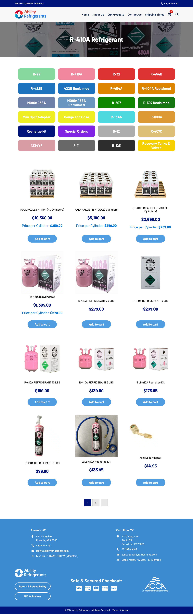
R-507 (116, 102)
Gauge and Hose (76, 117)
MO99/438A (36, 102)
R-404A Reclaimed (156, 88)
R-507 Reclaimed (156, 102)
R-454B (156, 74)
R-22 (36, 74)
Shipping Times (154, 14)
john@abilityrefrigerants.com (52, 550)
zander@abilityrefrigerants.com (139, 554)
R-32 (116, 74)
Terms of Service (120, 610)
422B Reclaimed (76, 88)
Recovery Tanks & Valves (156, 145)
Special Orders (76, 131)
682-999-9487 (129, 549)
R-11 (76, 145)
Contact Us (135, 14)
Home (85, 14)
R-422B (37, 88)
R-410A (76, 74)
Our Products (116, 14)
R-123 (116, 145)
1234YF (36, 145)
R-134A (116, 117)
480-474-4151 (171, 3)
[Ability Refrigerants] (30, 14)
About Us (98, 14)
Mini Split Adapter (37, 117)
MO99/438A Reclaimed (76, 102)
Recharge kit (36, 131)
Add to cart (42, 238)
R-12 (116, 131)
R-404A (116, 88)
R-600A (156, 117)
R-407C (156, 131)
